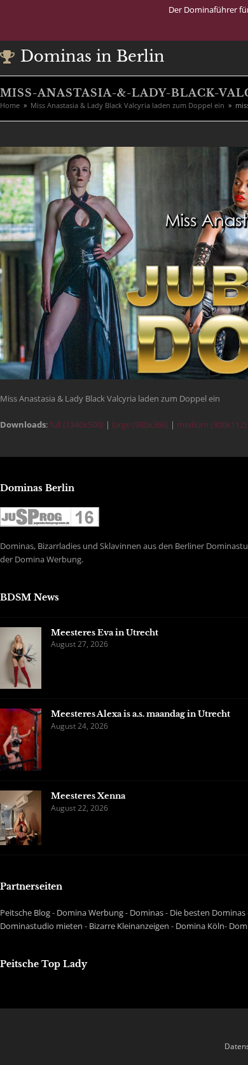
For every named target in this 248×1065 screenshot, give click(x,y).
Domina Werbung (90, 912)
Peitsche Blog (25, 912)
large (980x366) (140, 424)
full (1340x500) (77, 424)
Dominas (146, 912)
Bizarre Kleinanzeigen (129, 926)
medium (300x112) (212, 424)
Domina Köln (200, 926)
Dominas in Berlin (92, 56)
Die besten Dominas (207, 912)
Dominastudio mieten (41, 926)
